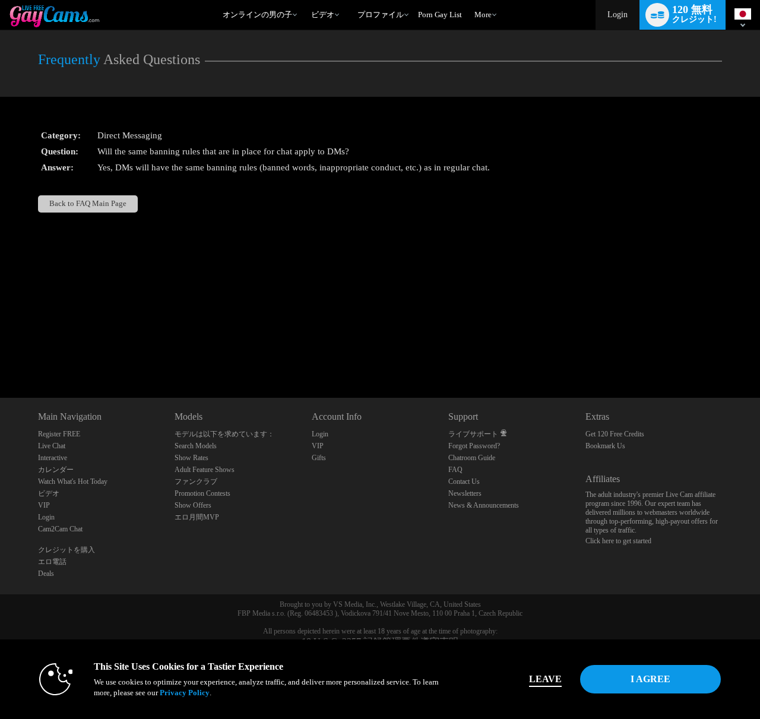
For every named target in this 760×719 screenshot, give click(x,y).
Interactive (52, 458)
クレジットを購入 (66, 550)
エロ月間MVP (197, 517)
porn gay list (440, 14)
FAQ (455, 469)
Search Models (196, 446)
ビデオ (322, 14)
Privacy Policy (185, 692)
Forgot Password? (474, 446)
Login (617, 14)
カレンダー (56, 469)
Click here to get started (618, 541)
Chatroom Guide (471, 458)
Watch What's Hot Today (72, 481)
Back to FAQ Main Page (87, 203)
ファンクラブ (196, 481)
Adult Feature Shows (205, 469)
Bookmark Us (605, 446)
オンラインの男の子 (257, 14)
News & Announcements (483, 505)
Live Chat (51, 446)
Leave (545, 679)
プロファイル (380, 14)
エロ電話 (52, 562)
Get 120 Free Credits (614, 434)
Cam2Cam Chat (60, 529)
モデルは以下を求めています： (224, 434)
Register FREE (59, 434)
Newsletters (465, 493)
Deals (46, 573)
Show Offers (193, 505)
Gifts (319, 458)
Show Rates (191, 458)
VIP (44, 505)
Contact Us (464, 481)
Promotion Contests (202, 493)
